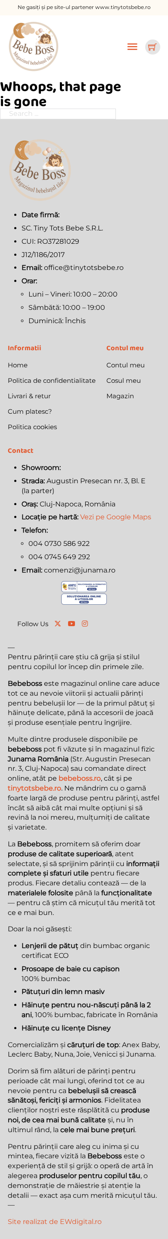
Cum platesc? (30, 411)
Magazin (120, 396)
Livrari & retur (29, 396)
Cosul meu (123, 380)
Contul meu (125, 365)
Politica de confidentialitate (52, 380)
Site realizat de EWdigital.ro (55, 1222)
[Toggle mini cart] (152, 46)
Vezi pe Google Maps (115, 517)
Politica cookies (32, 427)
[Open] (132, 46)
